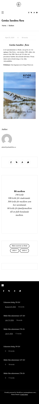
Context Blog (24, 394)
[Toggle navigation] (3, 12)
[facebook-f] (28, 12)
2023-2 (24, 250)
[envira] (31, 12)
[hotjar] (36, 12)
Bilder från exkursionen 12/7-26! (14, 316)
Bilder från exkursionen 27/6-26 (14, 329)
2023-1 (14, 250)
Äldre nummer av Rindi (19, 246)
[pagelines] (34, 12)
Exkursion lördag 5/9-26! (12, 302)
